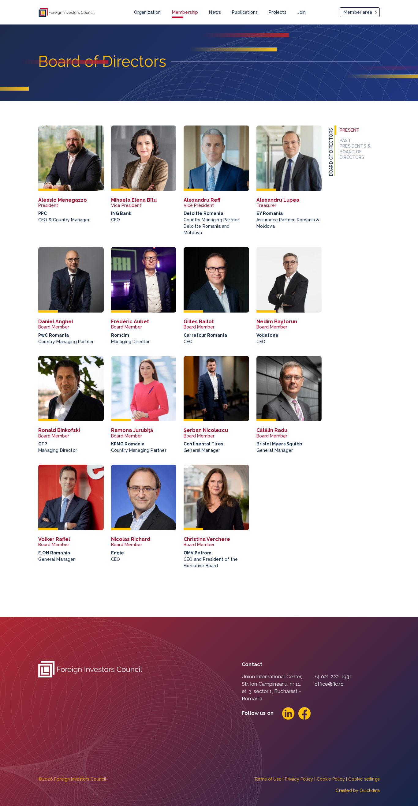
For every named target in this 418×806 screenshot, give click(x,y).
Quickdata (370, 790)
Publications (245, 12)
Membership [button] (185, 12)
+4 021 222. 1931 (333, 677)
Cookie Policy (331, 779)
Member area (358, 12)
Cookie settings (364, 779)
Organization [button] (147, 12)
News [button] (215, 12)
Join (301, 12)
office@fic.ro (329, 684)
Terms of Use (267, 779)
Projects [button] (277, 12)
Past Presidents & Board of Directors (355, 149)
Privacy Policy (299, 779)
